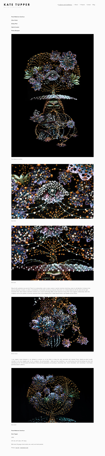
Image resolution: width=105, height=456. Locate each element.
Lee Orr (18, 447)
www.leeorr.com (24, 447)
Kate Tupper (17, 4)
